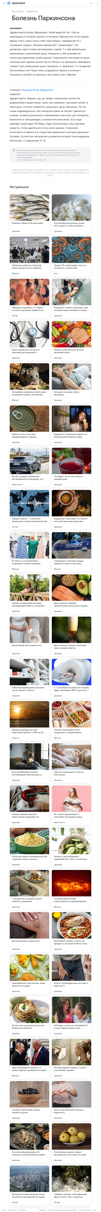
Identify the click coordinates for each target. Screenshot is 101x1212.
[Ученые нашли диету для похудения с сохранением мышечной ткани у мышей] (71, 721)
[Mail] (9, 3)
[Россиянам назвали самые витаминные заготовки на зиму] (71, 1143)
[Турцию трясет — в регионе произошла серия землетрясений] (29, 510)
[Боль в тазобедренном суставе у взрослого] (71, 974)
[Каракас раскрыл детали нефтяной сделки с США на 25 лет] (29, 721)
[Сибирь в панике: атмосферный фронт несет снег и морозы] (71, 1185)
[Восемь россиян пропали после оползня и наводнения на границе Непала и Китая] (29, 1185)
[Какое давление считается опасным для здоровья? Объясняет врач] (29, 341)
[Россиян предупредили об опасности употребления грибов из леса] (29, 1143)
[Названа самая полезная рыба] (29, 214)
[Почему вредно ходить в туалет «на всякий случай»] (71, 1058)
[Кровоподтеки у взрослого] (29, 932)
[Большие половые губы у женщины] (71, 383)
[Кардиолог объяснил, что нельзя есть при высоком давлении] (71, 510)
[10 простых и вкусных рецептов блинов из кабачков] (29, 1016)
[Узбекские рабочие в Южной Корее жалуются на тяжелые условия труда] (29, 256)
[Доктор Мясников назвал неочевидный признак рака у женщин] (29, 763)
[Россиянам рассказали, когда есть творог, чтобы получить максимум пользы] (71, 214)
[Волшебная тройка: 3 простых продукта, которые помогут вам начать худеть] (71, 932)
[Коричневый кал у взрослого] (29, 636)
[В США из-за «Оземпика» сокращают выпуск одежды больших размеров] (29, 552)
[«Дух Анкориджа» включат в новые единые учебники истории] (29, 1058)
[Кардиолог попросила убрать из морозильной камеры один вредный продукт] (71, 425)
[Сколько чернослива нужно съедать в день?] (29, 1101)
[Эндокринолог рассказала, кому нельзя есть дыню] (29, 974)
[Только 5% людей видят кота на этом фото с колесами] (71, 256)
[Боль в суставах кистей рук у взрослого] (71, 1101)
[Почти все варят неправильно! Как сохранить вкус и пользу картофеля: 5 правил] (29, 847)
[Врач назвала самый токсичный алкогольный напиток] (71, 636)
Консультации (17, 11)
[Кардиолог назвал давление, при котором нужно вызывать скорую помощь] (71, 298)
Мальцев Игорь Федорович (37, 90)
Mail (4, 1210)
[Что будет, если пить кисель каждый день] (71, 467)
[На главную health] (18, 3)
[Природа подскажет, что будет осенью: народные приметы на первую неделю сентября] (29, 298)
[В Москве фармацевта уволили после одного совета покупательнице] (29, 678)
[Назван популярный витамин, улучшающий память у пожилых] (29, 594)
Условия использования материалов (63, 1210)
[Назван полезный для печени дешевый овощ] (71, 341)
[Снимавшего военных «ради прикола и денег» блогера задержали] (71, 552)
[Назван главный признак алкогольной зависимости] (29, 805)
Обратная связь (85, 1210)
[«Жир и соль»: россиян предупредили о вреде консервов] (29, 425)
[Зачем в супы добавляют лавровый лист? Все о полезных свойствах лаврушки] (71, 847)
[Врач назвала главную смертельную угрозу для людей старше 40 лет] (71, 594)
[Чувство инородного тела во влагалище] (71, 763)
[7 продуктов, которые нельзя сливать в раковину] (29, 890)
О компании (12, 1210)
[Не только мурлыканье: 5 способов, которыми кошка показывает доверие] (71, 805)
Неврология (32, 11)
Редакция (42, 1210)
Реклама (22, 1210)
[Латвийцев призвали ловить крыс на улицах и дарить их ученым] (29, 383)
